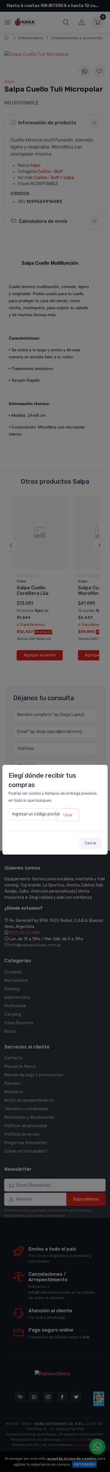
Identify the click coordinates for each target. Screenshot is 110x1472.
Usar (67, 814)
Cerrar (91, 843)
